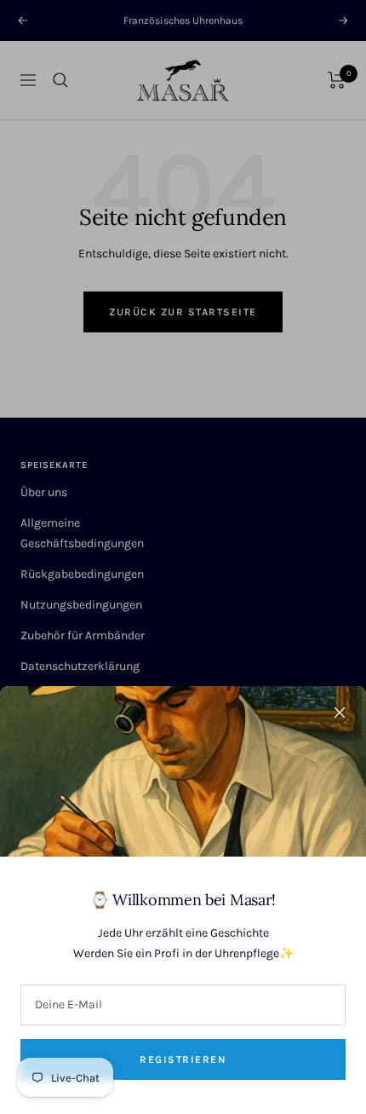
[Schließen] (340, 713)
